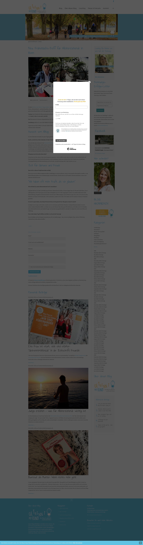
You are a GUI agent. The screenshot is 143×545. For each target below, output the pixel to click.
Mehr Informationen (77, 543)
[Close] (89, 82)
